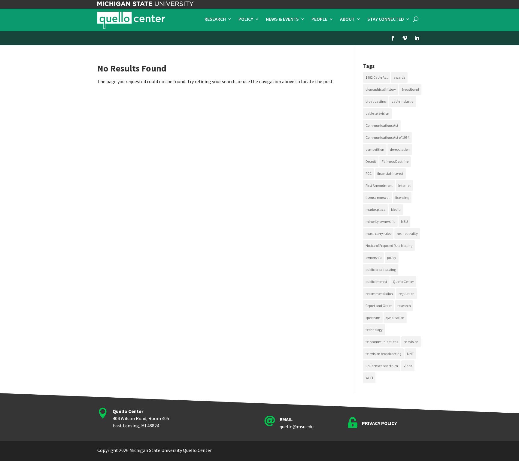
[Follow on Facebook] (393, 38)
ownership (373, 257)
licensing (402, 197)
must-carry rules (378, 233)
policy (391, 257)
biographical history (381, 89)
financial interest (390, 173)
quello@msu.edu (297, 426)
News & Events (282, 19)
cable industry (403, 101)
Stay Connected (385, 19)
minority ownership (380, 221)
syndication (395, 317)
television (411, 341)
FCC (369, 173)
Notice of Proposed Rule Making (389, 245)
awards (399, 77)
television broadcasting (383, 353)
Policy (245, 19)
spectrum (373, 317)
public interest (376, 281)
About (347, 19)
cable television (377, 113)
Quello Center (403, 281)
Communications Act (382, 125)
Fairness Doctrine (395, 161)
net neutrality (407, 233)
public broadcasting (381, 269)
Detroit (371, 161)
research (404, 305)
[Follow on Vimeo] (405, 38)
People (319, 19)
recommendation (379, 293)
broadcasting (376, 101)
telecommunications (382, 341)
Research (215, 19)
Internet (404, 185)
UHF (410, 353)
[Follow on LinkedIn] (417, 38)
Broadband (410, 89)
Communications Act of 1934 (387, 137)
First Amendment (379, 185)
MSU (404, 221)
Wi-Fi (369, 377)
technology (374, 329)
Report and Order (379, 305)
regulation (406, 293)
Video (408, 365)
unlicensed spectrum (382, 365)
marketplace (375, 209)
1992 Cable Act (377, 77)
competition (375, 149)
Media (396, 209)
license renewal (378, 197)
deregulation (400, 149)
